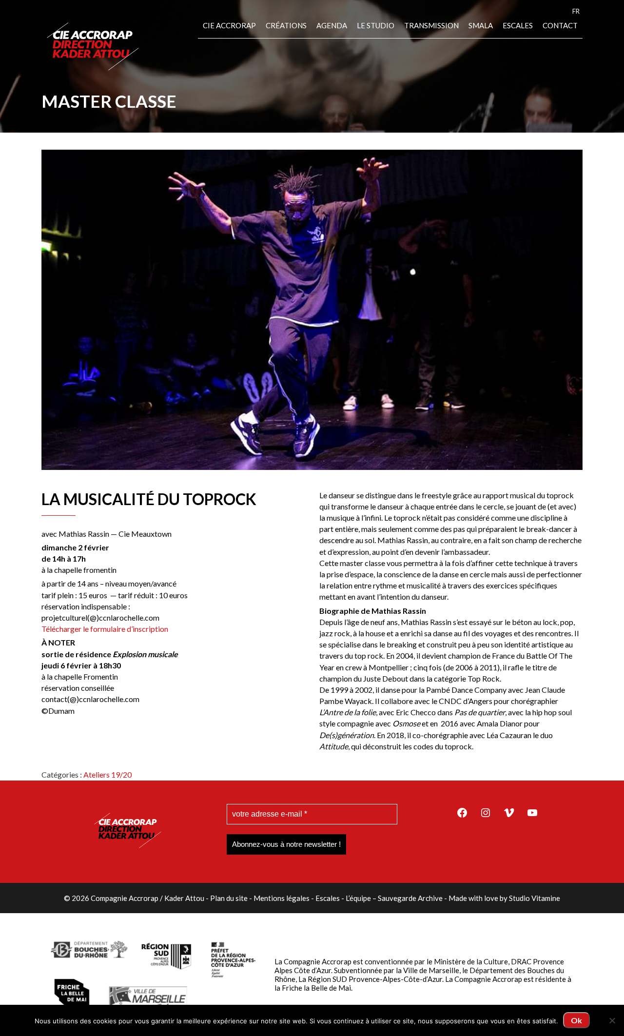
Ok (576, 1020)
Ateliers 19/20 (107, 774)
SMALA (480, 25)
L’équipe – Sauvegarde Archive (394, 898)
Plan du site (229, 898)
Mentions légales (282, 898)
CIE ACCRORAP (229, 25)
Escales (518, 25)
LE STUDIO (375, 25)
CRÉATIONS (286, 25)
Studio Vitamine (534, 898)
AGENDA (331, 25)
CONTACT (560, 25)
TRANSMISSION (431, 25)
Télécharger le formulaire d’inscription (104, 628)
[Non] (612, 1020)
